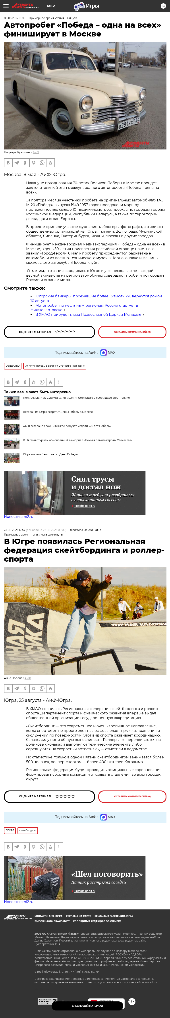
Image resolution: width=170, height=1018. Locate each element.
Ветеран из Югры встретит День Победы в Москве (58, 411)
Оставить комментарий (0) (132, 332)
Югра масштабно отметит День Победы (50, 454)
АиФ (36, 152)
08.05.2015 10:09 (14, 18)
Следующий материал (87, 1006)
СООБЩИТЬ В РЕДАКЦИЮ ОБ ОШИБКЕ (97, 921)
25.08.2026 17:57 (14, 530)
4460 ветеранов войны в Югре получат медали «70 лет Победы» (67, 426)
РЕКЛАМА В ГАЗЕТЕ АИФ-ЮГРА (114, 916)
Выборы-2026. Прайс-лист (52, 921)
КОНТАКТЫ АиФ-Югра (48, 916)
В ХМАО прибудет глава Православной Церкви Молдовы (88, 314)
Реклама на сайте (78, 916)
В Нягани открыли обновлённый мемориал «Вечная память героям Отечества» (77, 440)
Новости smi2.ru (18, 517)
